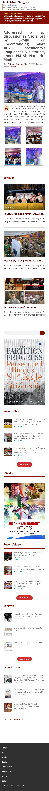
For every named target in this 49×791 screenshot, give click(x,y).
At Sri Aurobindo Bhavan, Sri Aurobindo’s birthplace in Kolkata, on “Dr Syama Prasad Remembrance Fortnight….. (24, 213)
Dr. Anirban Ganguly (15, 2)
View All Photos (24, 464)
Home (6, 14)
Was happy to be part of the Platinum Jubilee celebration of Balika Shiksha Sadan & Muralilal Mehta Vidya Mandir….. (24, 260)
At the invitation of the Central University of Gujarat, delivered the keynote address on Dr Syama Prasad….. (24, 307)
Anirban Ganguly (15, 64)
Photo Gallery (15, 14)
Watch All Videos (24, 598)
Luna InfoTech (18, 785)
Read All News (24, 659)
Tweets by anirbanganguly (14, 719)
